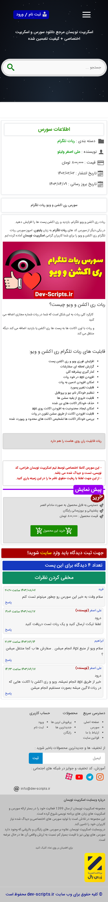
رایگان (67, 732)
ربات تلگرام (66, 141)
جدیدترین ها (63, 727)
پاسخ (8, 602)
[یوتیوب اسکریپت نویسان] (79, 777)
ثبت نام (35, 14)
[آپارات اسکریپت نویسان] (69, 777)
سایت (46, 553)
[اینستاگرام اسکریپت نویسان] (100, 777)
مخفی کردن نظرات (54, 577)
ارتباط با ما (92, 732)
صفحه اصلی (91, 722)
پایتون (38, 230)
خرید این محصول (54, 530)
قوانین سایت (91, 738)
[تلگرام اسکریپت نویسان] (89, 777)
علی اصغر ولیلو (68, 152)
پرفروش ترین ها (61, 722)
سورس (94, 727)
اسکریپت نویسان (34, 235)
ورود (20, 14)
